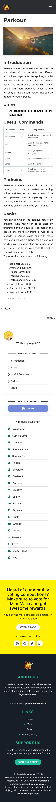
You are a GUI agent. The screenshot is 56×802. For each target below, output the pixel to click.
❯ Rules (12, 367)
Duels (16, 516)
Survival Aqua (20, 449)
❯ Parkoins (14, 381)
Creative (17, 489)
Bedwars (18, 503)
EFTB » (50, 318)
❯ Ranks (12, 387)
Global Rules (20, 550)
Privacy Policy (29, 734)
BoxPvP (17, 496)
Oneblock (18, 476)
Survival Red (19, 456)
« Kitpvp (6, 308)
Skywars (17, 510)
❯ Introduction (16, 360)
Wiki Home (19, 428)
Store (30, 729)
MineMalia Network (6, 7)
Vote (29, 724)
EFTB (15, 544)
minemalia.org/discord (28, 793)
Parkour (16, 537)
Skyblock (18, 469)
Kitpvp (16, 530)
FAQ (15, 557)
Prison (16, 462)
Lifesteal (17, 442)
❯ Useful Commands (20, 374)
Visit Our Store (28, 762)
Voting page (28, 627)
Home (29, 719)
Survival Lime (19, 435)
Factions (17, 483)
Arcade (17, 523)
